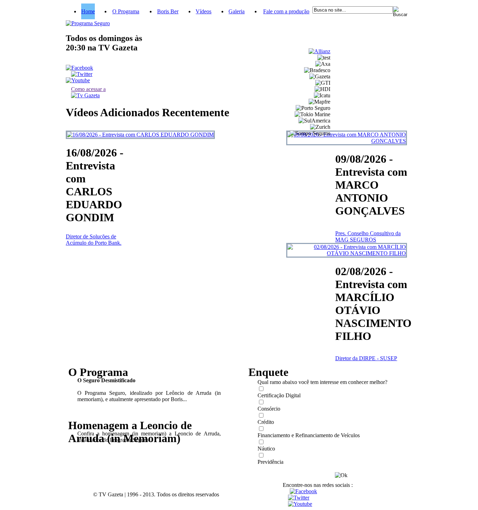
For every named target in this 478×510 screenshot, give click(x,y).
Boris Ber (167, 11)
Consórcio (269, 409)
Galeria (237, 11)
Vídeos (203, 11)
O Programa (125, 11)
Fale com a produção (286, 11)
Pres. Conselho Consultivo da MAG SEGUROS (368, 236)
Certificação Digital (279, 395)
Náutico (266, 449)
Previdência (270, 462)
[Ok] (341, 475)
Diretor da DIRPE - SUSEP (366, 358)
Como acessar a (88, 89)
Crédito (266, 422)
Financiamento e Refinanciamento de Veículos (309, 435)
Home (88, 11)
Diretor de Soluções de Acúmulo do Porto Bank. (93, 239)
